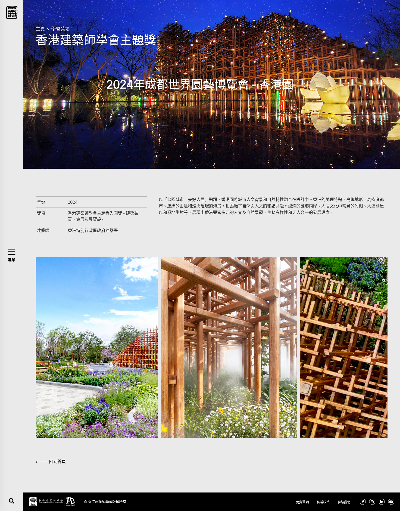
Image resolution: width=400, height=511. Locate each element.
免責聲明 (302, 502)
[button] (11, 252)
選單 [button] (12, 259)
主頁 (40, 29)
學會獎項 (60, 29)
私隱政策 (323, 502)
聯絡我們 (344, 502)
